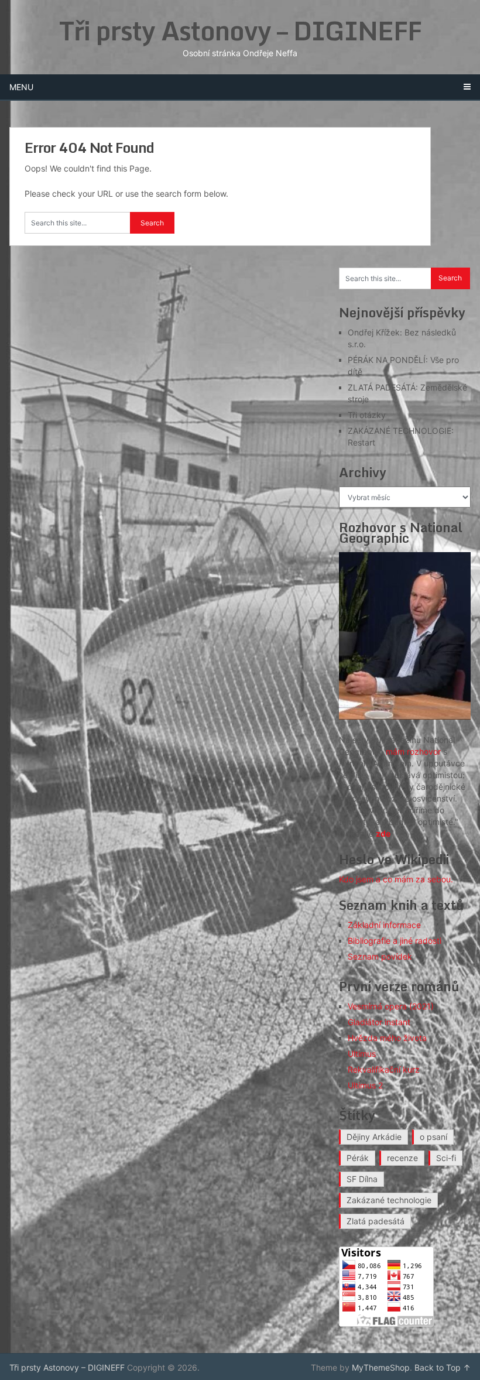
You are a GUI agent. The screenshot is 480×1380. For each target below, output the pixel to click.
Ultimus (362, 1054)
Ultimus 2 (365, 1085)
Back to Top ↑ (442, 1367)
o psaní (433, 1137)
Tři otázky (367, 415)
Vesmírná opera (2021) (391, 1006)
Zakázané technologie (389, 1200)
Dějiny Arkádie (374, 1137)
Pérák (358, 1158)
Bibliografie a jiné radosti (394, 941)
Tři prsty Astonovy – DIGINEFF (240, 30)
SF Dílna (362, 1179)
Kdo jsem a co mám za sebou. (396, 879)
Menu (21, 87)
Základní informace (384, 925)
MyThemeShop (381, 1367)
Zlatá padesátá (375, 1221)
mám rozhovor (413, 751)
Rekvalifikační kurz (384, 1069)
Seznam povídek (380, 956)
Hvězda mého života (387, 1038)
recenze (402, 1158)
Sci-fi (446, 1158)
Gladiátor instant (379, 1022)
